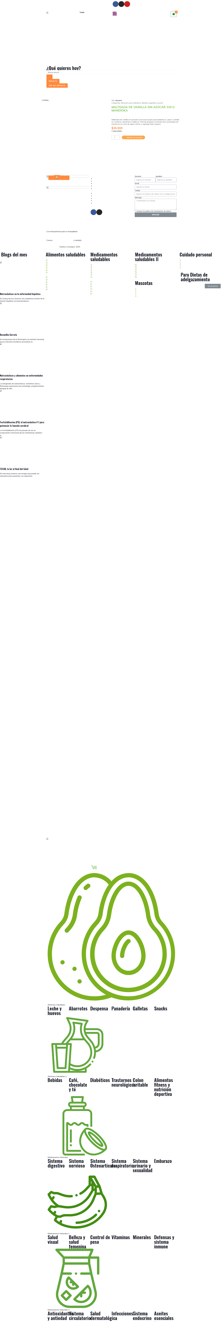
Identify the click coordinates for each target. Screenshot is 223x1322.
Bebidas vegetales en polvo (152, 103)
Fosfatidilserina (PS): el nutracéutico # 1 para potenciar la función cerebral (22, 423)
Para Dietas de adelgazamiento (195, 277)
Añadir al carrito (134, 137)
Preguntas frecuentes (102, 186)
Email (137, 183)
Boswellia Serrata (8, 334)
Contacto (97, 188)
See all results (57, 85)
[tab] (111, 939)
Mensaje (138, 197)
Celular (137, 190)
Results (53, 81)
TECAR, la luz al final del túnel (14, 469)
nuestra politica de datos (62, 240)
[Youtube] (127, 4)
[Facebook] (115, 4)
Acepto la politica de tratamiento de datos (154, 211)
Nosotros (97, 193)
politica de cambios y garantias (94, 240)
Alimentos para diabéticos (131, 103)
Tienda (82, 12)
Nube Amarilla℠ (53, 247)
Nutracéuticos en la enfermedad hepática (20, 294)
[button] (213, 286)
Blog (95, 181)
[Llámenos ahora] (57, 178)
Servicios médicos (100, 183)
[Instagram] (121, 4)
